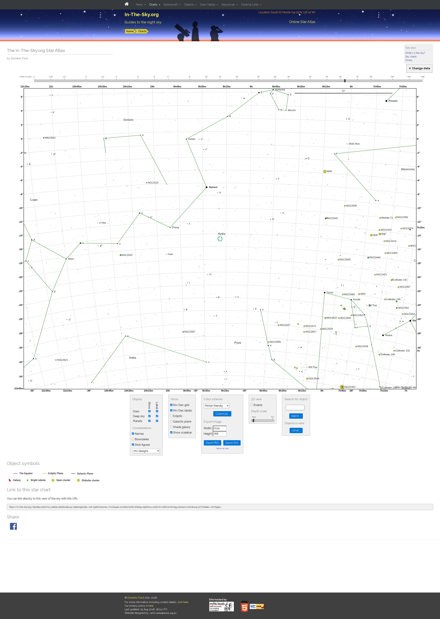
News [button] (140, 4)
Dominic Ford (136, 597)
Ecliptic (177, 416)
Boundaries (141, 439)
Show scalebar (182, 432)
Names (139, 433)
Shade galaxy (181, 427)
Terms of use (222, 448)
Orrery (408, 60)
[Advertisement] (222, 567)
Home (130, 31)
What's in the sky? (415, 53)
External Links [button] (250, 4)
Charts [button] (153, 4)
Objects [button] (189, 4)
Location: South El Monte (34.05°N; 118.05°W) (286, 12)
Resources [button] (229, 4)
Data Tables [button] (208, 4)
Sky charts (411, 56)
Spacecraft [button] (171, 4)
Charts (142, 31)
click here (182, 602)
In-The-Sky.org (142, 14)
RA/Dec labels (182, 410)
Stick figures (142, 444)
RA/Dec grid (180, 405)
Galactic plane (181, 421)
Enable (257, 405)
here (150, 605)
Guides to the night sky (143, 22)
